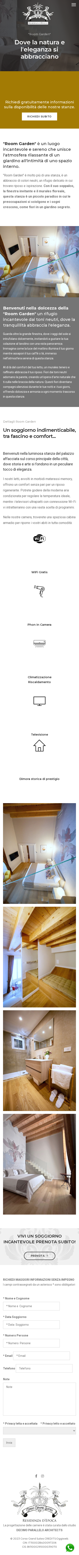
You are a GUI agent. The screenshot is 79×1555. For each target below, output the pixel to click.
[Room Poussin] (39, 840)
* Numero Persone (15, 1335)
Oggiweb (62, 1538)
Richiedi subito (39, 116)
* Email (8, 1355)
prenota (38, 1255)
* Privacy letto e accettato (58, 1423)
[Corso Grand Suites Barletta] (38, 13)
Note (6, 1379)
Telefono (9, 1368)
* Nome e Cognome (16, 1298)
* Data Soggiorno (15, 1317)
